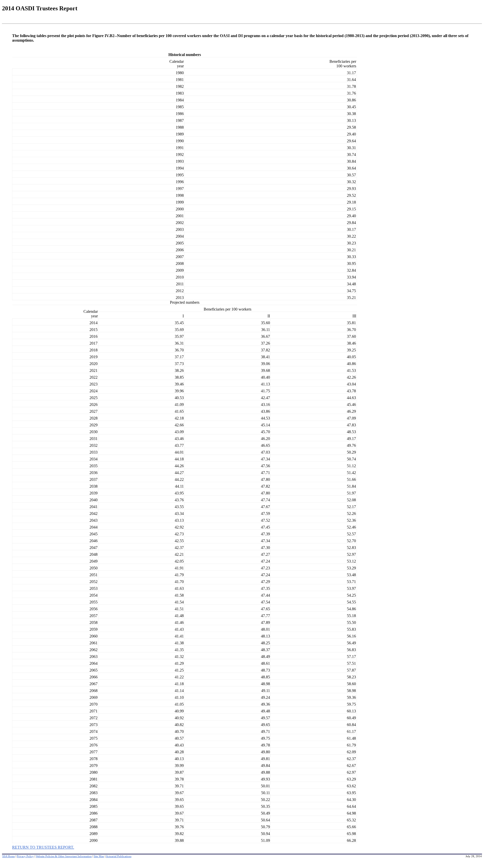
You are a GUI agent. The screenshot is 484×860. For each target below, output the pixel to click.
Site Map (99, 856)
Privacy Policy (25, 856)
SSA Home (8, 856)
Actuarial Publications (118, 856)
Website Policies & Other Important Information (64, 856)
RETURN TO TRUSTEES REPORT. (43, 847)
